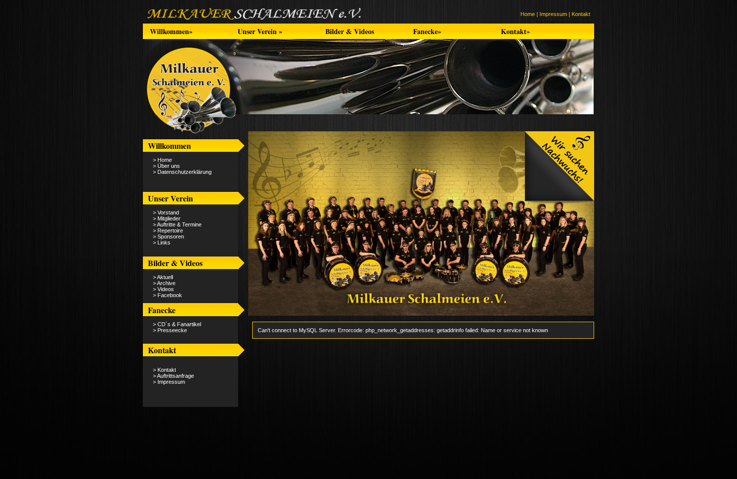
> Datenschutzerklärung (182, 172)
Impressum (553, 14)
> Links (161, 243)
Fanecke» (427, 31)
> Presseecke (170, 330)
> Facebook (167, 295)
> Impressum (169, 382)
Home (527, 14)
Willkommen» (171, 31)
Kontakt (581, 14)
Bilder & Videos (349, 31)
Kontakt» (515, 31)
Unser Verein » (260, 31)
